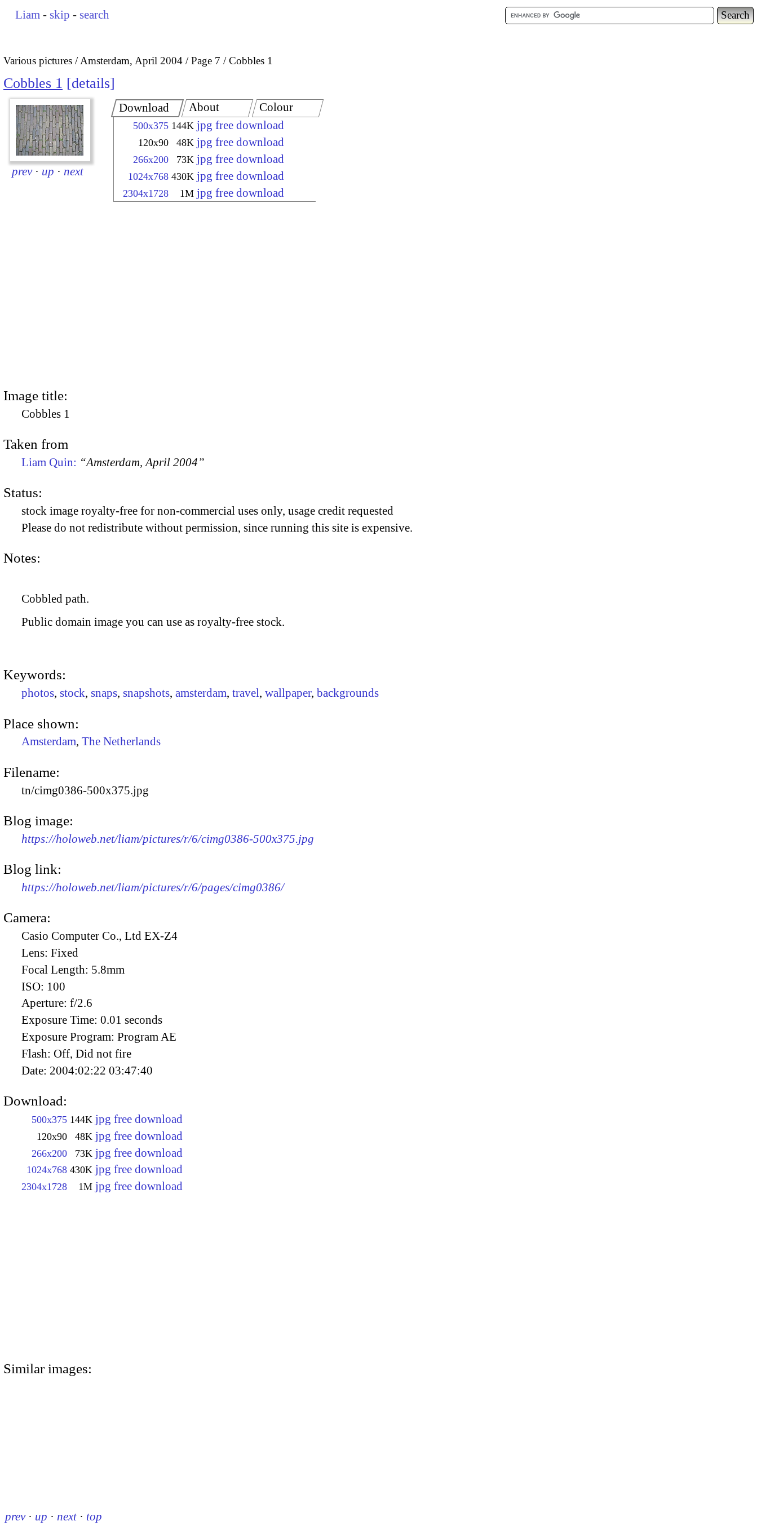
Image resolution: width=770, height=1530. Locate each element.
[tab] (147, 108)
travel (245, 693)
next (73, 171)
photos (37, 693)
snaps (104, 693)
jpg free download (240, 125)
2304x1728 (146, 193)
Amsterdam (48, 741)
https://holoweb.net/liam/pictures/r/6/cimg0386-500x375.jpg (167, 839)
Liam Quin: (113, 462)
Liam (27, 14)
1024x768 (148, 176)
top (94, 1516)
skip (60, 14)
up (48, 171)
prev (22, 171)
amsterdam (201, 693)
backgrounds (348, 693)
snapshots (146, 693)
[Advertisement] (204, 296)
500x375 (151, 125)
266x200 (151, 159)
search (94, 14)
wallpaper (288, 693)
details (91, 83)
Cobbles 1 (33, 83)
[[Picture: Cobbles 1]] (50, 130)
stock (72, 693)
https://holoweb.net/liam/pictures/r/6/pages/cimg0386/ (152, 887)
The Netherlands (121, 741)
